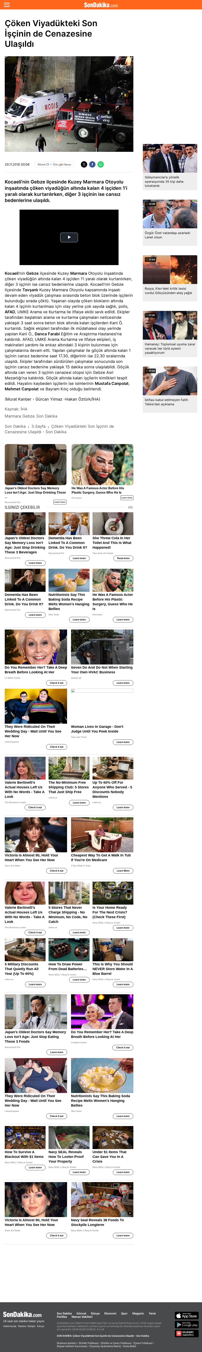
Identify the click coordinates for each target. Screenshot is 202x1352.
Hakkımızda (9, 1326)
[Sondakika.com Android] (187, 1324)
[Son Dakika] (101, 4)
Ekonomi (110, 1313)
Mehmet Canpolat (22, 389)
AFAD (10, 312)
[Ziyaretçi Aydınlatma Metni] (105, 1346)
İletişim (31, 1326)
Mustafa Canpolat (112, 383)
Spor (124, 1313)
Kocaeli (12, 273)
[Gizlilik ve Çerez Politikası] (116, 1343)
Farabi (54, 334)
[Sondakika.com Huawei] (187, 1333)
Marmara (78, 273)
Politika (62, 1316)
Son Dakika (64, 1313)
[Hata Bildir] (129, 1346)
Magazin (138, 1313)
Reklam (22, 1326)
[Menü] (7, 4)
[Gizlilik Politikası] (88, 1343)
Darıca (41, 334)
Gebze (32, 273)
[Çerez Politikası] (143, 1343)
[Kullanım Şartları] (66, 1343)
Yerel (152, 1313)
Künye (40, 1326)
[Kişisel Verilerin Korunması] (72, 1346)
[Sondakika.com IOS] (187, 1315)
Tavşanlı (30, 290)
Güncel (81, 1313)
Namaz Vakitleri (82, 1316)
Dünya (95, 1313)
